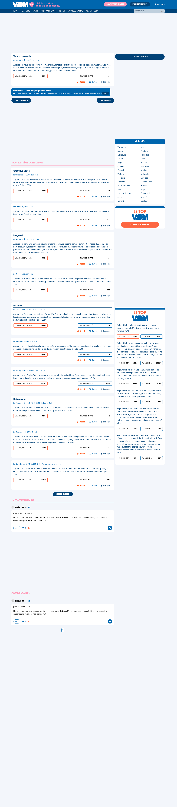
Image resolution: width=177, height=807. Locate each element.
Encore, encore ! (63, 494)
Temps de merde (22, 56)
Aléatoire (25, 11)
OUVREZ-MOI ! (21, 171)
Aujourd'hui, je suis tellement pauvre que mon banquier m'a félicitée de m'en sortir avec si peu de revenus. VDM (138, 328)
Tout (15, 11)
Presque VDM (92, 11)
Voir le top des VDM (140, 225)
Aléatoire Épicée (48, 11)
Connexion (160, 4)
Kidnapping (19, 399)
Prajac (18, 508)
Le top (62, 11)
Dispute (17, 306)
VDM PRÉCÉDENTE (21, 100)
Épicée (35, 11)
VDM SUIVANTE (105, 100)
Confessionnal (75, 11)
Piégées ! (18, 235)
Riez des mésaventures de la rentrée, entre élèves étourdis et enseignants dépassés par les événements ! (60, 92)
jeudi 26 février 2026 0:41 (22, 513)
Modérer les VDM (139, 4)
